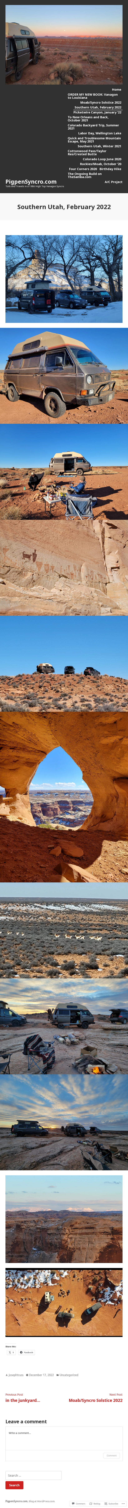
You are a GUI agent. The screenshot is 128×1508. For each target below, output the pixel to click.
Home (116, 89)
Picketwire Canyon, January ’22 (97, 112)
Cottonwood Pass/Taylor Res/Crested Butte (87, 152)
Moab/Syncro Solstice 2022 (100, 102)
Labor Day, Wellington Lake (99, 133)
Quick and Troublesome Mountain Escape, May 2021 (94, 139)
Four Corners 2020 (83, 169)
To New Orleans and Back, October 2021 (88, 118)
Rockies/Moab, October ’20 (100, 164)
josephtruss (16, 1375)
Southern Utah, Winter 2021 (99, 146)
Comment (112, 1455)
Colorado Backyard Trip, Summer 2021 (93, 126)
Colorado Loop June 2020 (102, 159)
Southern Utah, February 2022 (98, 107)
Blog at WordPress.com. (42, 1501)
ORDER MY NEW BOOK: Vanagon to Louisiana (93, 96)
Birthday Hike (110, 169)
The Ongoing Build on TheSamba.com (85, 175)
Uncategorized (68, 1375)
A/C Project (114, 182)
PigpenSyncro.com (31, 181)
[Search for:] (33, 1475)
